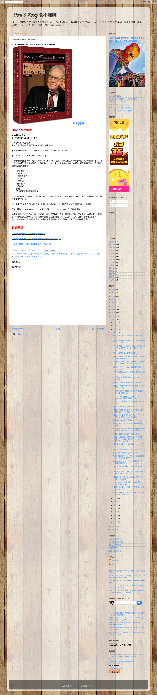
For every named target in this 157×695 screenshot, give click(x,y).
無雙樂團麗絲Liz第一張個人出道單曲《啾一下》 (129, 373)
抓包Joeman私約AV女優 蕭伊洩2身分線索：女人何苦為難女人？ (127, 624)
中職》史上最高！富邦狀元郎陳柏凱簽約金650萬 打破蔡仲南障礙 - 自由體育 (126, 591)
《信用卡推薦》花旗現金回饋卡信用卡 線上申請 (31, 243)
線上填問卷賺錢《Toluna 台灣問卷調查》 (28, 233)
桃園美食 (112, 271)
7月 (115, 502)
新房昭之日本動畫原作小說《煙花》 (127, 434)
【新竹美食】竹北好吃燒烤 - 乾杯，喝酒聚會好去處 (128, 387)
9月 (115, 332)
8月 (115, 498)
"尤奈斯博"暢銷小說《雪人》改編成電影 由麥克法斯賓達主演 (128, 457)
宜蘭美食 (112, 265)
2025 (114, 293)
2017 (114, 319)
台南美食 (112, 250)
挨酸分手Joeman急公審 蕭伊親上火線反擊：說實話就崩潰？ (126, 628)
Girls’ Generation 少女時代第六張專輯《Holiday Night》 (127, 483)
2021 (114, 306)
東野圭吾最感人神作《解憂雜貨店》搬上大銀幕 (128, 467)
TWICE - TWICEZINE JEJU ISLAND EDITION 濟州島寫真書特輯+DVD (127, 397)
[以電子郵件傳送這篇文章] (46, 250)
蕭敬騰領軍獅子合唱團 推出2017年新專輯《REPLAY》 (129, 342)
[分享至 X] (50, 250)
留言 (114, 205)
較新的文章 (17, 328)
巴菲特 (19, 254)
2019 (114, 313)
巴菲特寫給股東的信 (66, 254)
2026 (114, 289)
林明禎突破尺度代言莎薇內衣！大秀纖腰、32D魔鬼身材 (128, 478)
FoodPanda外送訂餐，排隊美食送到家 (123, 99)
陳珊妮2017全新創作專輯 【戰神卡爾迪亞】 (128, 424)
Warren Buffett (37, 256)
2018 (114, 316)
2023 (114, 299)
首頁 (57, 328)
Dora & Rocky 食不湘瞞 (35, 15)
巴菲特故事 (37, 254)
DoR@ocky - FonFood (117, 102)
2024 (114, 296)
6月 (115, 505)
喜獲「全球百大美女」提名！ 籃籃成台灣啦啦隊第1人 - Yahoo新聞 (126, 586)
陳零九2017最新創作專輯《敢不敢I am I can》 (128, 336)
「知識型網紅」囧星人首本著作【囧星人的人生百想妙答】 (128, 392)
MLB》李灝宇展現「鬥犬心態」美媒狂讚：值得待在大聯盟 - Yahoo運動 (127, 577)
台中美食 (112, 245)
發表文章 (115, 201)
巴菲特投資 (27, 254)
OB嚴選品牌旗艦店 (116, 542)
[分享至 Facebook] (53, 250)
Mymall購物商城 (115, 545)
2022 (114, 303)
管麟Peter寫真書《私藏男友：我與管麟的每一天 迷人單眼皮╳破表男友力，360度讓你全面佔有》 (128, 439)
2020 (114, 309)
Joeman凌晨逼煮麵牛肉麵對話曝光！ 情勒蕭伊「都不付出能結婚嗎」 (126, 614)
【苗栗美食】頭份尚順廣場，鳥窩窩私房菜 (128, 445)
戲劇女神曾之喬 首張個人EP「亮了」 (127, 420)
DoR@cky (115, 560)
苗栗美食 (112, 277)
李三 (113, 564)
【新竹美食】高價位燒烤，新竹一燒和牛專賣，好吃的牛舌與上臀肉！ (128, 416)
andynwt (77, 686)
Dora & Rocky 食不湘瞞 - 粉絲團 (121, 111)
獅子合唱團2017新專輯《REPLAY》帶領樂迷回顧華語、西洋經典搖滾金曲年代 (128, 362)
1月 (115, 522)
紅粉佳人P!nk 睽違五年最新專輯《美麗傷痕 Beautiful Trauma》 (128, 357)
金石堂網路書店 (115, 539)
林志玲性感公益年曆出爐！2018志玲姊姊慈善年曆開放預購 (128, 493)
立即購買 (78, 123)
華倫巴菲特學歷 (25, 256)
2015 (114, 529)
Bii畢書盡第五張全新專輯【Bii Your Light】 (126, 378)
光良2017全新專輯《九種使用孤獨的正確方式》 (128, 402)
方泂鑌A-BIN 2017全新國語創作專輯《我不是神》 (128, 368)
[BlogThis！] (48, 250)
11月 (116, 326)
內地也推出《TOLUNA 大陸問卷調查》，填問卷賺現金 (129, 462)
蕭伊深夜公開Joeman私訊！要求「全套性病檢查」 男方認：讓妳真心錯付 (126, 619)
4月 (115, 512)
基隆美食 (112, 262)
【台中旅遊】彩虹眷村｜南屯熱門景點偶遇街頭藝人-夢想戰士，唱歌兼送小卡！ (126, 39)
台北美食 (112, 247)
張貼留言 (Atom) (23, 334)
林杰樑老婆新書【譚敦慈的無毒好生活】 (128, 382)
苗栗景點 (112, 274)
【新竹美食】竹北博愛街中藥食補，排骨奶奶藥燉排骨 (128, 488)
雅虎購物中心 (114, 548)
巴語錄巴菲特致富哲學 (83, 254)
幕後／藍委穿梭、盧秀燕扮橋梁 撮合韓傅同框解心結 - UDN (126, 581)
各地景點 (112, 253)
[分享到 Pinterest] (55, 250)
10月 (116, 329)
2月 (115, 518)
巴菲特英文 (46, 254)
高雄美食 (112, 280)
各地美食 (112, 256)
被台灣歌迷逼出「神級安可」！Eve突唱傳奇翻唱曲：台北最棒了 (126, 633)
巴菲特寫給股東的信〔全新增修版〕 (127, 449)
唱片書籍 (96, 254)
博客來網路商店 (115, 551)
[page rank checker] (116, 668)
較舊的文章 (98, 328)
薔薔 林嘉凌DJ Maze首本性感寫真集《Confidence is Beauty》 (36, 238)
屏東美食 (112, 268)
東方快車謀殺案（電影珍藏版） (125, 353)
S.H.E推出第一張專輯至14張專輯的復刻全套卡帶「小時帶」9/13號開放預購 (129, 430)
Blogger (92, 686)
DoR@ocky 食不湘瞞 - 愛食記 (120, 108)
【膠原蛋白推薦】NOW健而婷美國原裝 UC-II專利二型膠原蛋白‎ (128, 472)
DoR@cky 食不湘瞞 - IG (118, 105)
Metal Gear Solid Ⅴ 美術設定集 (124, 406)
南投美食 (112, 242)
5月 (115, 508)
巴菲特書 (54, 254)
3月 (115, 515)
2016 (114, 526)
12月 (116, 322)
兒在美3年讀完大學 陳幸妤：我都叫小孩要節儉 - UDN (127, 572)
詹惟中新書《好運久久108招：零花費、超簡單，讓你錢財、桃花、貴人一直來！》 (129, 348)
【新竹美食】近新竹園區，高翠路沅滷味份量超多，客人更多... (128, 411)
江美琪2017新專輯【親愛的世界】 (126, 453)
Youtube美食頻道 (115, 96)
